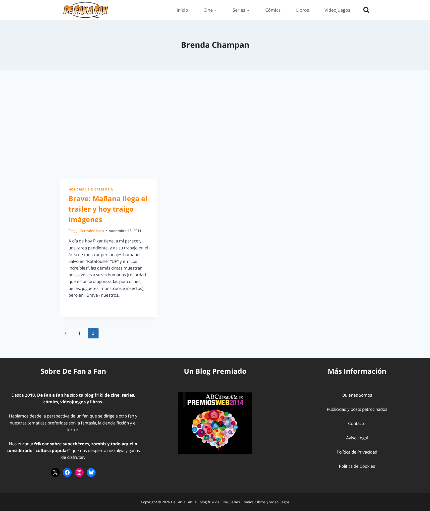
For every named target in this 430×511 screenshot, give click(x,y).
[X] (55, 472)
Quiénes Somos (357, 395)
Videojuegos (337, 10)
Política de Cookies (357, 466)
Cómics (273, 10)
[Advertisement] (215, 124)
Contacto (357, 423)
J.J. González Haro (89, 230)
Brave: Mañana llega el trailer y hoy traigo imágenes (108, 209)
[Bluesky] (91, 472)
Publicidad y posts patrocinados (357, 409)
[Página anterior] (65, 333)
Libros (302, 10)
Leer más (80, 306)
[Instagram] (79, 472)
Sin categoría (100, 189)
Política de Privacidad (357, 452)
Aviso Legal (357, 438)
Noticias (76, 189)
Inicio (182, 10)
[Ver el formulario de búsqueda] (365, 10)
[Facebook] (67, 472)
